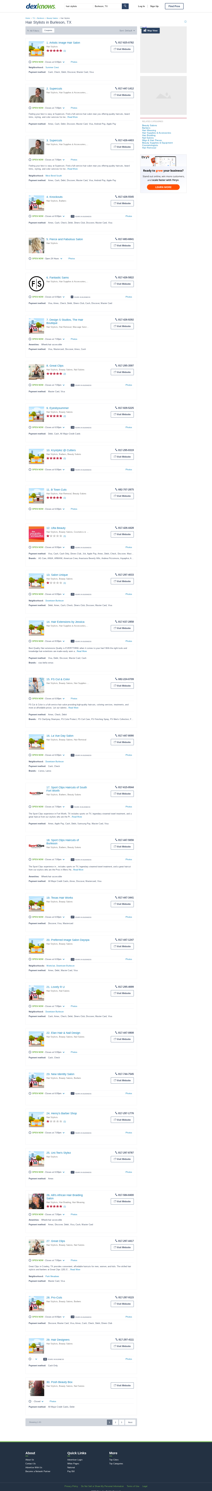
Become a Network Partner (37, 1471)
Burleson (40, 18)
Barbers (62, 201)
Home (27, 18)
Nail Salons (79, 369)
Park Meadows (52, 1276)
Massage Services (81, 327)
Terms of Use (133, 1486)
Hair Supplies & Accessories (72, 92)
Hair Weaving (78, 1202)
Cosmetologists (150, 145)
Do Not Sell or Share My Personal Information (102, 1486)
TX (34, 18)
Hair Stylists (52, 46)
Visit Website (124, 49)
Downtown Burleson (54, 601)
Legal (144, 1486)
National (71, 1467)
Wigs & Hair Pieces (152, 140)
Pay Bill (71, 1471)
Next (130, 1422)
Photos (74, 62)
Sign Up (154, 6)
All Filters (34, 31)
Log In (141, 6)
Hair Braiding (65, 1202)
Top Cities (114, 1460)
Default (128, 30)
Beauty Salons (52, 18)
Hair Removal (65, 327)
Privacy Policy (71, 1486)
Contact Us (30, 1463)
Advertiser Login (74, 1460)
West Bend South (53, 176)
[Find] (125, 6)
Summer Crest (52, 67)
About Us (29, 1460)
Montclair (51, 966)
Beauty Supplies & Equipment (157, 142)
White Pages (73, 1463)
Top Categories (116, 1463)
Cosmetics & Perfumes (84, 532)
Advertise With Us (33, 1467)
